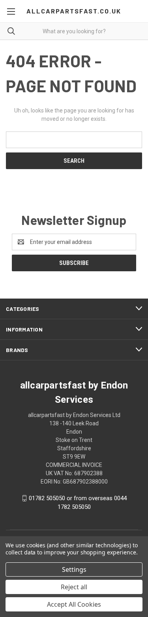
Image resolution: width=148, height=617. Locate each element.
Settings (74, 569)
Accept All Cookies (74, 604)
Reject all (74, 587)
